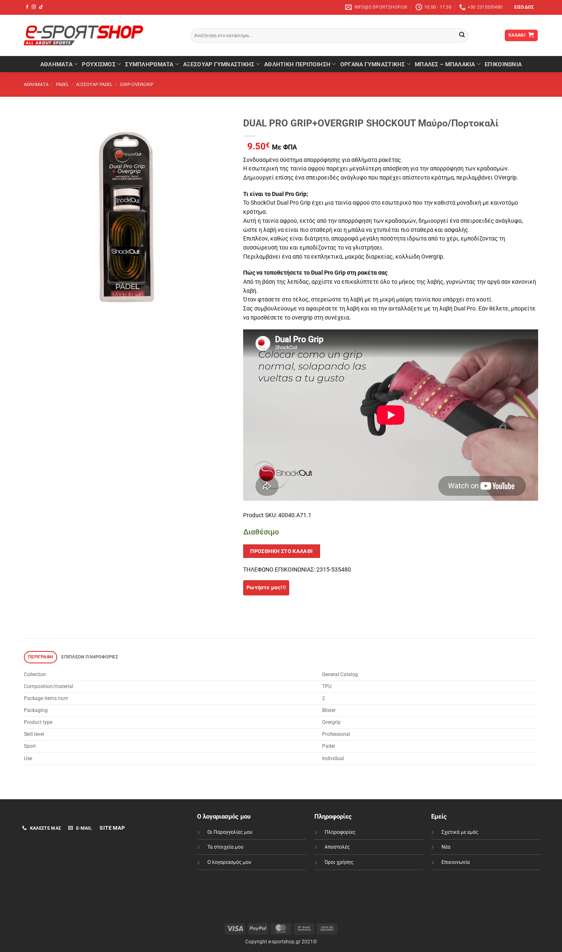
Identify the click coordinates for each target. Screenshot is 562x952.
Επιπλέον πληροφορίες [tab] (89, 657)
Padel (62, 84)
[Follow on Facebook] (27, 7)
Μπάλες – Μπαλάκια (445, 64)
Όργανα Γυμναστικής (372, 64)
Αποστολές (337, 847)
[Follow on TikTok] (41, 7)
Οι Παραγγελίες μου (230, 832)
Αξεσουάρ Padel (94, 84)
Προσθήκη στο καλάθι (281, 551)
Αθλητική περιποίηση (297, 64)
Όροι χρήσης (339, 862)
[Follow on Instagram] (34, 7)
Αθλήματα (56, 64)
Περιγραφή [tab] (40, 657)
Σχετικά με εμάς (459, 832)
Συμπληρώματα (149, 64)
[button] (524, 7)
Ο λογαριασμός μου (229, 862)
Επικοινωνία (455, 862)
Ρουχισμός (98, 64)
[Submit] (462, 36)
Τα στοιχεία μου (225, 847)
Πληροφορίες (340, 832)
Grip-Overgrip (136, 84)
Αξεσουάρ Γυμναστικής (218, 64)
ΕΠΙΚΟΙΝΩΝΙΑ (503, 64)
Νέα (446, 847)
